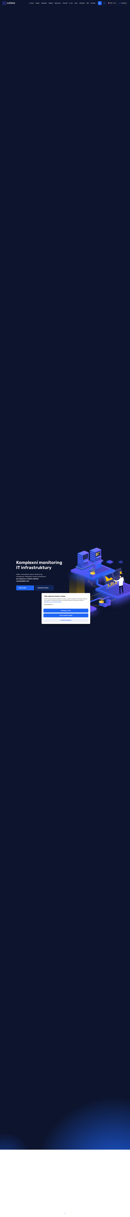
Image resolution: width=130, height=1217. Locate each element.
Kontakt (93, 3)
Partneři (65, 3)
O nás (71, 3)
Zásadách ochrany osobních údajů (52, 601)
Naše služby (22, 588)
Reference (58, 3)
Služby (38, 3)
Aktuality (82, 3)
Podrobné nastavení (66, 620)
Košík (123, 3)
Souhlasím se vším (66, 610)
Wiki (88, 3)
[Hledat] (100, 3)
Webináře (44, 3)
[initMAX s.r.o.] (8, 3)
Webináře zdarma (43, 588)
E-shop (31, 3)
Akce (76, 3)
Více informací (48, 604)
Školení (51, 3)
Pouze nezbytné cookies (66, 615)
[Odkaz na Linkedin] (104, 3)
